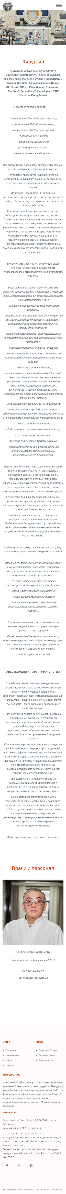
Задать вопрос (46, 1060)
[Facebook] (7, 1166)
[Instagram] (19, 1166)
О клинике (11, 1050)
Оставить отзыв (47, 1055)
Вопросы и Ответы (48, 1050)
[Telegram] (31, 1166)
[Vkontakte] (43, 1167)
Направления (12, 1055)
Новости (10, 1065)
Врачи (9, 1060)
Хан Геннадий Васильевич (33, 952)
